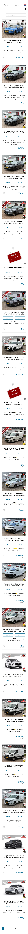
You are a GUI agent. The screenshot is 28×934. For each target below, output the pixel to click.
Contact (8, 46)
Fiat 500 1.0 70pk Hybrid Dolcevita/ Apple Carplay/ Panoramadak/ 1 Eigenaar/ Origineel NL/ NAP (14, 403)
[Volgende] (12, 928)
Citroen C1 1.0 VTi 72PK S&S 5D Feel (14, 267)
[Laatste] (15, 928)
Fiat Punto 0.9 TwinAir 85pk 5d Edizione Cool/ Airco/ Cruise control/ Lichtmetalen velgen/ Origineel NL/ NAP (14, 494)
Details (20, 46)
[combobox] (16, 15)
